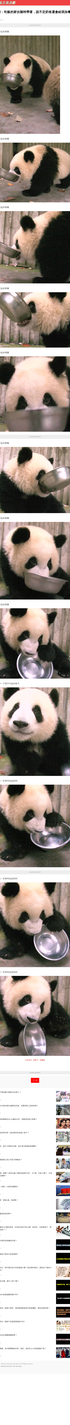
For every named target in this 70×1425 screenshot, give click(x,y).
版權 (20, 1366)
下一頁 (35, 1080)
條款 (14, 1366)
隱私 (17, 1366)
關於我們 (3, 1366)
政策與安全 (9, 1366)
